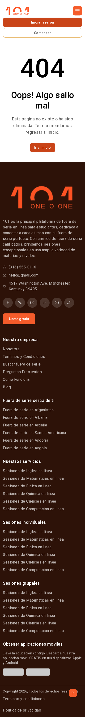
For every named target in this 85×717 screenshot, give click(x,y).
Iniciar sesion (42, 22)
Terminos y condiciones (24, 699)
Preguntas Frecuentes (22, 372)
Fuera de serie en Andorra (25, 440)
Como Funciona (16, 379)
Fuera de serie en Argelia (25, 425)
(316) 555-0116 (22, 267)
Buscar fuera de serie (22, 364)
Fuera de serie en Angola (25, 448)
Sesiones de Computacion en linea (33, 509)
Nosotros (11, 349)
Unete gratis (19, 319)
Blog (7, 387)
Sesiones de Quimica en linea (29, 493)
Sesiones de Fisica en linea (27, 486)
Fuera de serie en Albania (25, 417)
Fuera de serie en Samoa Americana (34, 432)
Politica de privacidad (22, 710)
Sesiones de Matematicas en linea (33, 478)
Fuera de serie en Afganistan (28, 410)
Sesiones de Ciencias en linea (29, 501)
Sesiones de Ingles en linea (27, 471)
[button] (77, 10)
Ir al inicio (42, 147)
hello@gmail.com (24, 275)
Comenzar (42, 33)
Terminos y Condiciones (24, 356)
